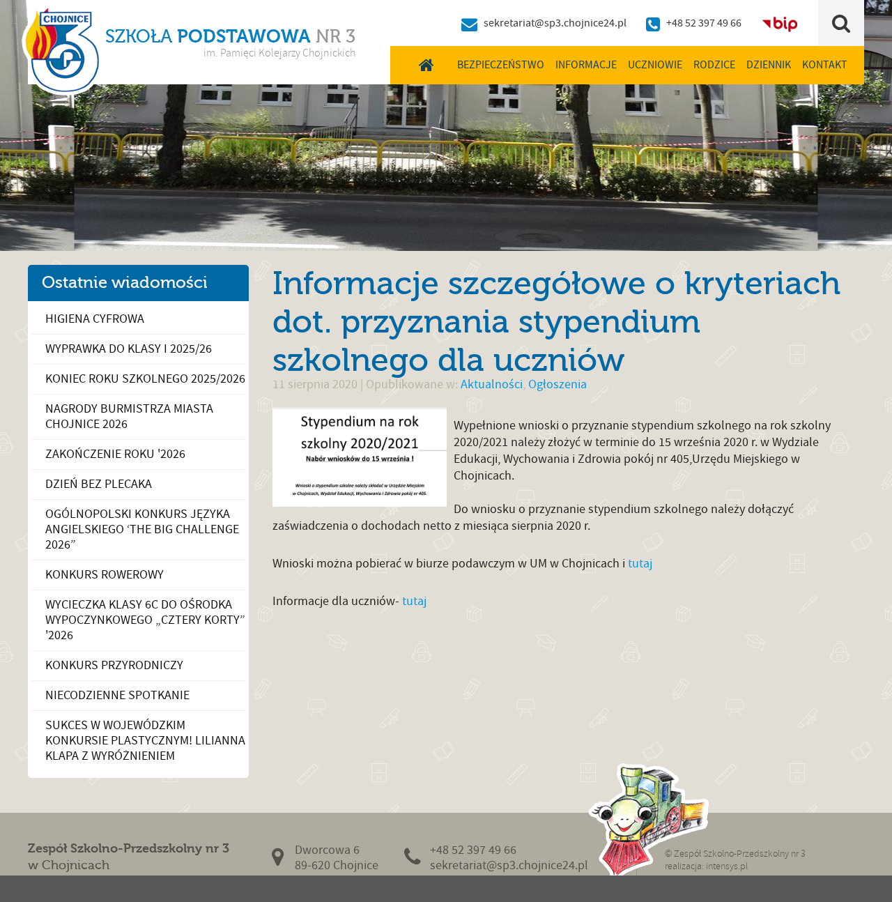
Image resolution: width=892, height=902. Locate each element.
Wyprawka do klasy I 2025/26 (128, 349)
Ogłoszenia (557, 384)
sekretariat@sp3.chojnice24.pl (555, 23)
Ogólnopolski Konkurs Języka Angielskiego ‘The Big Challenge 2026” (142, 529)
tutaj (638, 564)
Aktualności (492, 384)
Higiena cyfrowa (94, 319)
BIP (779, 23)
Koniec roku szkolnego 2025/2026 (145, 379)
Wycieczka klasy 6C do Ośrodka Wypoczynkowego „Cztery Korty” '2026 (145, 620)
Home (427, 65)
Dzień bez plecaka (98, 484)
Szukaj (841, 23)
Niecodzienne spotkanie (117, 695)
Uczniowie (655, 65)
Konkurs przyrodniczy (114, 665)
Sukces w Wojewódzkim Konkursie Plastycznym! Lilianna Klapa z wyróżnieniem (145, 740)
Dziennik (768, 65)
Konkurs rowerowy (104, 575)
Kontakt (824, 65)
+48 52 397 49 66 (703, 23)
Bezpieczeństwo (500, 65)
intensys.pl (727, 866)
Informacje (586, 65)
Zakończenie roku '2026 (115, 454)
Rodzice (714, 65)
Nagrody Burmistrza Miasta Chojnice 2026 (129, 416)
